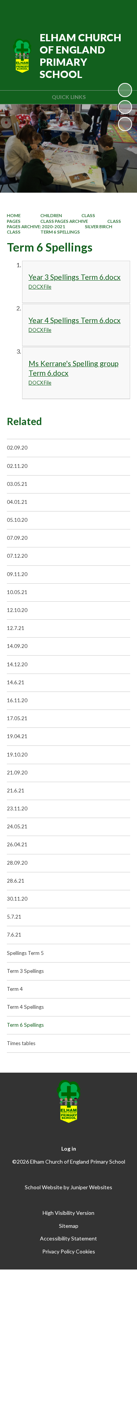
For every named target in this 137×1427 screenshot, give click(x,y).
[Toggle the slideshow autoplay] (125, 90)
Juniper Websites (91, 1187)
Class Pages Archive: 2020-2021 (64, 224)
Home (14, 215)
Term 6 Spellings (60, 231)
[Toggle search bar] (101, 10)
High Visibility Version (68, 1212)
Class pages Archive (64, 221)
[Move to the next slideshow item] (125, 124)
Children (51, 215)
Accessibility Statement (68, 1238)
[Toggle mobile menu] (121, 10)
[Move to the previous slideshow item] (125, 107)
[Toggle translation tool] (82, 10)
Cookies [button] (85, 1251)
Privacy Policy (58, 1251)
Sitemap (68, 1225)
